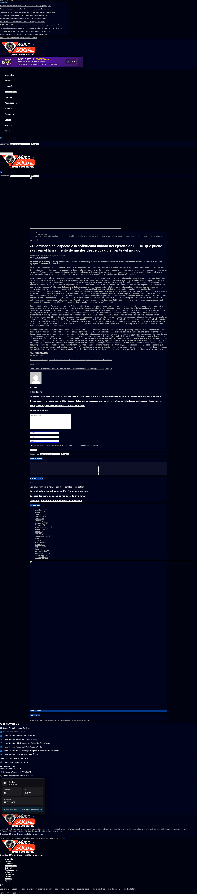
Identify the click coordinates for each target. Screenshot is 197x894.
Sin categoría (42, 551)
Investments (41, 529)
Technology (41, 555)
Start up (76, 720)
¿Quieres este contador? (23, 809)
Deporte (8, 125)
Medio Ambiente (11, 103)
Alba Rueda (35, 256)
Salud (7, 131)
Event (42, 720)
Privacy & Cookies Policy (10, 893)
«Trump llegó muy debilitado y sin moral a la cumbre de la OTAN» (57, 406)
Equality (39, 720)
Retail (72, 720)
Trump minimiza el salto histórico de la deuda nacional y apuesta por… (25, 6)
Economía (9, 86)
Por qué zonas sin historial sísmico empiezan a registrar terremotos (25, 31)
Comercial (40, 514)
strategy (81, 720)
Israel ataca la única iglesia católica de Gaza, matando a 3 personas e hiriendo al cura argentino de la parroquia (71, 369)
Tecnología (9, 114)
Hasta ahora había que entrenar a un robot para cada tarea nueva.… (24, 34)
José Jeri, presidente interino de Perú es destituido (56, 500)
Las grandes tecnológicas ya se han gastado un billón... (57, 496)
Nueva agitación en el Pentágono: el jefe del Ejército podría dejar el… (25, 18)
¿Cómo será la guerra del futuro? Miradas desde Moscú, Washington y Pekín (27, 12)
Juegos (39, 532)
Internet (57, 720)
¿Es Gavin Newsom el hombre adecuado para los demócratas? (57, 487)
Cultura (8, 120)
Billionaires (33, 720)
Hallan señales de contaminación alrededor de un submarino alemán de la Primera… (31, 28)
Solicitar (72, 62)
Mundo (39, 538)
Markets (39, 534)
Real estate (67, 720)
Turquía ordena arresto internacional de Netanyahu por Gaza (22, 22)
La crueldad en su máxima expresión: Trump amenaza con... (59, 491)
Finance (40, 525)
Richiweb (62, 838)
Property (40, 545)
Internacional (11, 92)
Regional (8, 97)
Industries (51, 720)
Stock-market (42, 553)
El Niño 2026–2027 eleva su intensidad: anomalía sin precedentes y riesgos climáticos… (31, 25)
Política (8, 80)
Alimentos (40, 512)
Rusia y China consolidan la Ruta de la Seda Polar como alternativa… (24, 9)
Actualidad (9, 75)
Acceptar (122, 889)
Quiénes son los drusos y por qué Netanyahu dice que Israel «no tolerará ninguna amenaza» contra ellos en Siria (71, 360)
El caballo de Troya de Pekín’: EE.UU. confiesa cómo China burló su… (24, 15)
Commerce (40, 516)
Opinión (8, 108)
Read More (131, 889)
